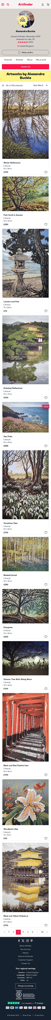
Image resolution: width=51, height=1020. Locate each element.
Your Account (25, 949)
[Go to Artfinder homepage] (25, 4)
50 (33, 39)
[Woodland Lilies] (25, 810)
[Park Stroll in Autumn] (25, 201)
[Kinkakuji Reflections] (25, 357)
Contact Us (25, 963)
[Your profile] (42, 4)
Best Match (38, 85)
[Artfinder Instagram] (27, 940)
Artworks (8, 60)
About (29, 60)
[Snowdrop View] (25, 492)
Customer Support (25, 960)
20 (42, 932)
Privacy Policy (39, 1015)
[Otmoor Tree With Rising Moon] (25, 666)
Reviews (19, 60)
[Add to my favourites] (45, 172)
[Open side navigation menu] (2, 4)
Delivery (26, 953)
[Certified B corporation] (25, 995)
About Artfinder (25, 946)
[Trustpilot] (25, 1003)
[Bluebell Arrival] (25, 562)
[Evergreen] (25, 614)
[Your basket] (48, 4)
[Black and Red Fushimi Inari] (25, 735)
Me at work (41, 60)
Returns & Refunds (25, 956)
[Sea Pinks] (25, 425)
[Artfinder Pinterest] (32, 940)
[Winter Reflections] (25, 132)
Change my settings (25, 986)
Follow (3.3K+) (27, 53)
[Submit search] (8, 4)
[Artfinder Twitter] (22, 940)
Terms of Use (27, 1015)
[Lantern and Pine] (25, 271)
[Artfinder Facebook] (19, 940)
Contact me (25, 67)
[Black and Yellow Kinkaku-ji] (25, 885)
